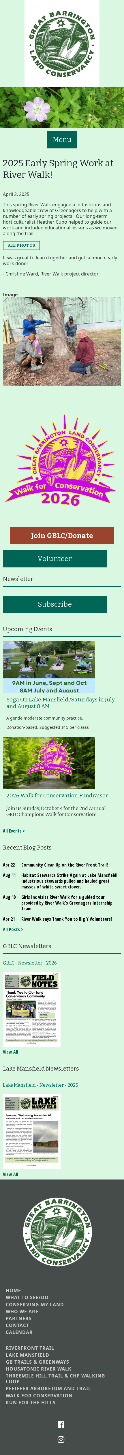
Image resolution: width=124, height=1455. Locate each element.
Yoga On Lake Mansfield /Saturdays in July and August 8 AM (60, 703)
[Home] (62, 43)
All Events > (14, 831)
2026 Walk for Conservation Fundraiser (57, 795)
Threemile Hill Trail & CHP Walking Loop (55, 1379)
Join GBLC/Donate (62, 536)
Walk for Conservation (39, 1396)
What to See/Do (27, 1297)
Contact (17, 1325)
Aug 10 (9, 897)
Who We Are (22, 1312)
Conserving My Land (35, 1305)
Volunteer (54, 559)
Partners (19, 1319)
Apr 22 (9, 865)
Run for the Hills (31, 1403)
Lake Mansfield (27, 1355)
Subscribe (55, 604)
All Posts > (13, 929)
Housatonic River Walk (39, 1369)
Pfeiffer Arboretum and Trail (48, 1389)
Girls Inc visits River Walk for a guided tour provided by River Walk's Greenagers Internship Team (66, 903)
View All (10, 1052)
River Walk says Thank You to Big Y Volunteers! (66, 919)
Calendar (19, 1332)
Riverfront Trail (30, 1348)
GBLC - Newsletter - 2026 (30, 963)
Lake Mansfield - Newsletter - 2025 (40, 1085)
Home (13, 1291)
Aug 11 (9, 875)
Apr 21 (9, 919)
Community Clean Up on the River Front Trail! (64, 865)
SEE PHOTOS (21, 245)
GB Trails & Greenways (37, 1362)
